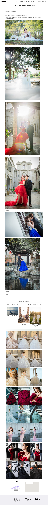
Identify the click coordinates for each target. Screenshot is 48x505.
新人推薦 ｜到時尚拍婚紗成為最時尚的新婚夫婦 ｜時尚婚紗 (36, 325)
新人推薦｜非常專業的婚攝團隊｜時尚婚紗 (12, 315)
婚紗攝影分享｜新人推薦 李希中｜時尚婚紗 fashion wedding (24, 324)
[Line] (35, 499)
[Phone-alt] (39, 499)
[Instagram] (37, 499)
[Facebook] (36, 499)
